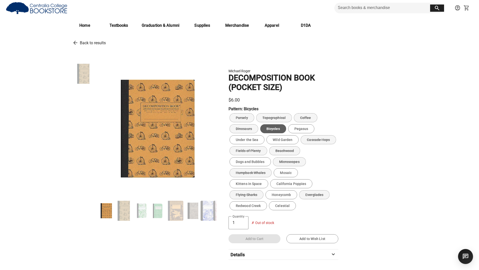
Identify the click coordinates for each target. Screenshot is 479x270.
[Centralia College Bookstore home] (37, 8)
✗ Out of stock (262, 223)
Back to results (93, 42)
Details (283, 254)
